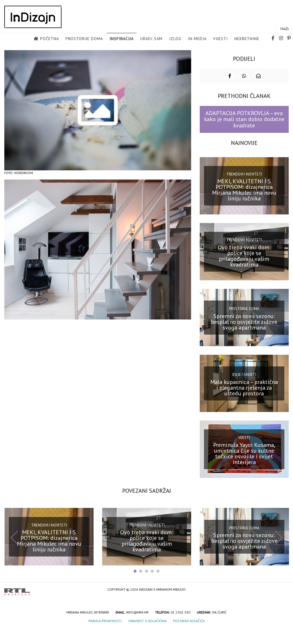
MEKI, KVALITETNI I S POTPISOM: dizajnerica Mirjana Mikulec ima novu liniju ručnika (244, 190)
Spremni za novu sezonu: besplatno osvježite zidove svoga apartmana (244, 321)
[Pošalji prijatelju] (258, 76)
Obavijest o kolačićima (147, 621)
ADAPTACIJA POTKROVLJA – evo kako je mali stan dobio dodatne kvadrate (244, 119)
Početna (49, 38)
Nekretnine (246, 38)
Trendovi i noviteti (244, 174)
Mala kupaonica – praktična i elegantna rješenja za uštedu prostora (244, 387)
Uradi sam (151, 38)
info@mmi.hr (137, 612)
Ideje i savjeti (244, 374)
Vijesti (220, 38)
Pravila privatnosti (105, 621)
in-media (197, 38)
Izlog (175, 38)
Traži (284, 29)
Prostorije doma (84, 38)
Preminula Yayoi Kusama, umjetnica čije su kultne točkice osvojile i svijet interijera (244, 453)
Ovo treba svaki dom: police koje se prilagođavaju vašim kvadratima (244, 255)
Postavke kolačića (189, 621)
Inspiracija (122, 38)
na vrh (283, 590)
